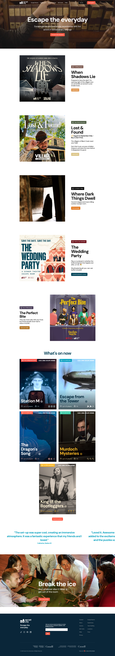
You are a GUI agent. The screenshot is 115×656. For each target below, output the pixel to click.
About (80, 622)
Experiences (43, 2)
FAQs (66, 2)
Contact (81, 619)
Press (89, 632)
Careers (81, 625)
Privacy (81, 635)
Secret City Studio (91, 651)
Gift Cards (60, 2)
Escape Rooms (34, 2)
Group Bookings (52, 2)
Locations (90, 629)
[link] (42, 78)
